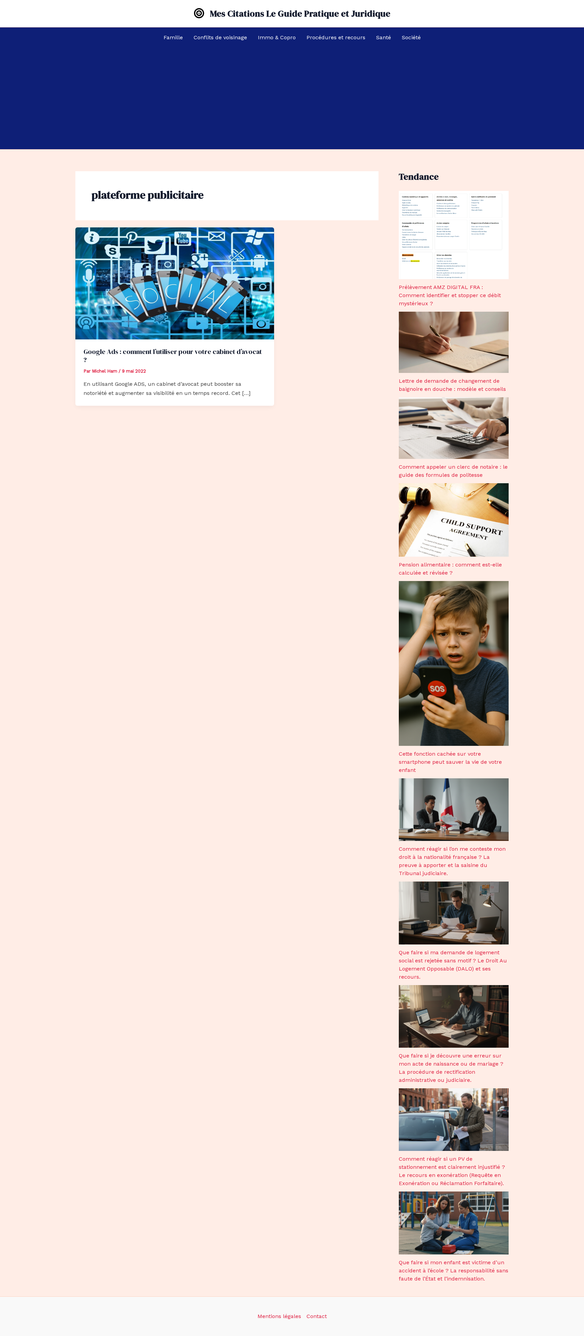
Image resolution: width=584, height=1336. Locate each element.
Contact (317, 1316)
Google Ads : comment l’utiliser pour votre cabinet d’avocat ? (172, 356)
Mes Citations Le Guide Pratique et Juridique (300, 13)
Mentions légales (279, 1316)
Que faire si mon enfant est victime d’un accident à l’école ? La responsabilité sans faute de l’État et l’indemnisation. (453, 1270)
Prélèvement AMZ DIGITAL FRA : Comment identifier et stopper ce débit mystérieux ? (450, 295)
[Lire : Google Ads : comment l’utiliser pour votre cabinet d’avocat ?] (174, 283)
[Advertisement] (292, 98)
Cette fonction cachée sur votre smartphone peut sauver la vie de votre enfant (450, 762)
